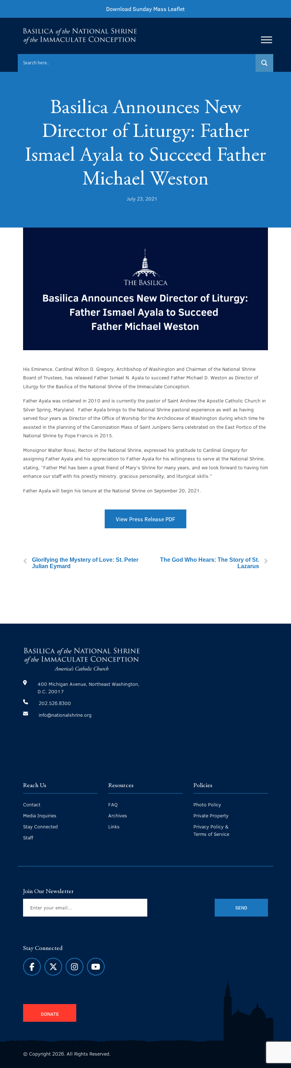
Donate (50, 1013)
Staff (28, 837)
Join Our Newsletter (48, 891)
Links (114, 826)
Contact (31, 804)
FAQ (112, 804)
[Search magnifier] (264, 63)
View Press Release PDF (145, 519)
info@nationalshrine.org (65, 714)
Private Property (211, 815)
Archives (117, 815)
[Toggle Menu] (266, 39)
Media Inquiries (39, 815)
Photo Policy (207, 804)
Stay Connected (40, 826)
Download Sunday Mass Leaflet (145, 8)
